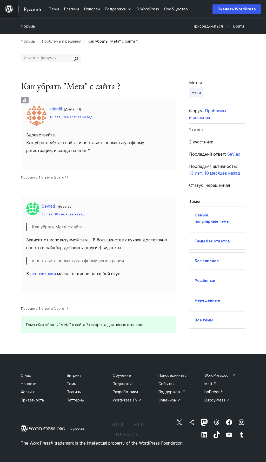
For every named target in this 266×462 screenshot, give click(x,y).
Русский (77, 429)
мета (196, 92)
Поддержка (123, 383)
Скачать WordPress (236, 9)
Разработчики (125, 392)
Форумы (28, 26)
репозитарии (43, 273)
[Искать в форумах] (76, 58)
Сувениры (169, 400)
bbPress (213, 392)
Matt (210, 383)
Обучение (122, 375)
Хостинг (28, 392)
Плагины (74, 392)
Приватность (32, 400)
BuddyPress (217, 400)
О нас (26, 375)
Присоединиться (173, 375)
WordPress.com (220, 375)
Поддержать (172, 392)
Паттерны (75, 400)
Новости (28, 383)
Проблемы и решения (61, 41)
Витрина (74, 375)
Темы (72, 383)
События (166, 383)
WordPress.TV (127, 400)
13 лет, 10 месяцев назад (71, 117)
